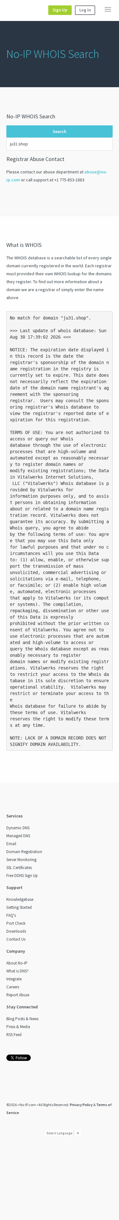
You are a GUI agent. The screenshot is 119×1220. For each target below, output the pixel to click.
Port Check (15, 923)
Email (11, 843)
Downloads (16, 931)
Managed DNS (18, 835)
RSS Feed (14, 1034)
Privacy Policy (81, 1104)
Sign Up (60, 10)
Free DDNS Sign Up (22, 875)
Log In (85, 10)
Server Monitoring (21, 859)
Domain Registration (24, 851)
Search (59, 131)
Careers (12, 987)
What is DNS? (17, 971)
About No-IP (17, 963)
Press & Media (18, 1026)
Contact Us (15, 939)
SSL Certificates (19, 867)
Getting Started (19, 907)
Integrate (14, 979)
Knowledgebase (19, 899)
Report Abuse (17, 995)
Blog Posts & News (22, 1018)
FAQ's (11, 915)
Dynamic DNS (18, 828)
